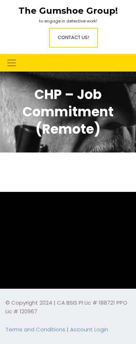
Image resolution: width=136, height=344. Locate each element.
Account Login (89, 329)
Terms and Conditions (35, 329)
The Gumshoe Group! (68, 11)
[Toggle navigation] (11, 63)
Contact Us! (73, 37)
